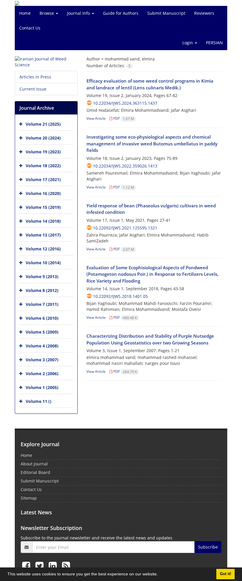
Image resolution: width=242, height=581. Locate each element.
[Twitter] (40, 565)
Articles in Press (35, 77)
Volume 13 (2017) (43, 235)
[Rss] (65, 565)
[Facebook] (27, 565)
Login (188, 42)
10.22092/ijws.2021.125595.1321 (125, 228)
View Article (96, 118)
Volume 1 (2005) (42, 387)
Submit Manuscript (166, 13)
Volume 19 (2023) (43, 152)
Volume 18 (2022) (43, 165)
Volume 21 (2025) (43, 124)
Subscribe (208, 547)
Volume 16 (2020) (43, 193)
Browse (47, 13)
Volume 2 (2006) (42, 373)
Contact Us (29, 28)
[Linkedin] (53, 565)
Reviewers (204, 13)
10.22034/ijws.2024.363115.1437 (125, 103)
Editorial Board (35, 472)
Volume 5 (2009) (42, 332)
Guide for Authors (120, 13)
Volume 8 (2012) (42, 290)
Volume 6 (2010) (42, 318)
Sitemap (29, 498)
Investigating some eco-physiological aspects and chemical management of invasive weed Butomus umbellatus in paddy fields (152, 143)
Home (25, 13)
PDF (123, 118)
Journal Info (79, 13)
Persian (214, 42)
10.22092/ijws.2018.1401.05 (120, 296)
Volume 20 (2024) (43, 138)
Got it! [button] (225, 574)
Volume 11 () (38, 401)
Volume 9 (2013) (42, 276)
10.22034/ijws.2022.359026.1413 (125, 166)
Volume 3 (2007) (42, 359)
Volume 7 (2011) (42, 304)
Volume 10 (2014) (43, 262)
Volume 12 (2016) (43, 249)
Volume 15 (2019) (43, 207)
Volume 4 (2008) (42, 346)
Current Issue (32, 89)
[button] (160, 575)
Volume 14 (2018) (43, 221)
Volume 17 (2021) (43, 179)
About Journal (34, 464)
